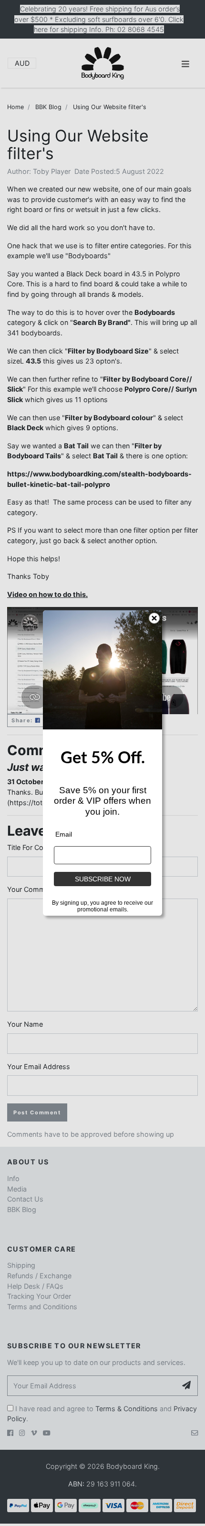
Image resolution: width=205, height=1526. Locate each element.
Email (63, 834)
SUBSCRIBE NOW (103, 879)
